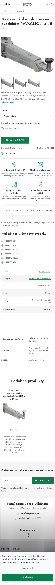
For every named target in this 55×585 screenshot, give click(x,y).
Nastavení (27, 568)
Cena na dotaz (15, 140)
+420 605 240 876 (29, 518)
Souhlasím (27, 577)
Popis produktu (12, 210)
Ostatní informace (32, 210)
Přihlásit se (42, 480)
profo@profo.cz (30, 513)
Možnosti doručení (13, 128)
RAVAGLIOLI (49, 148)
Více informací (8, 102)
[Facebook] (28, 535)
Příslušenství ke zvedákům (40, 278)
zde (38, 562)
